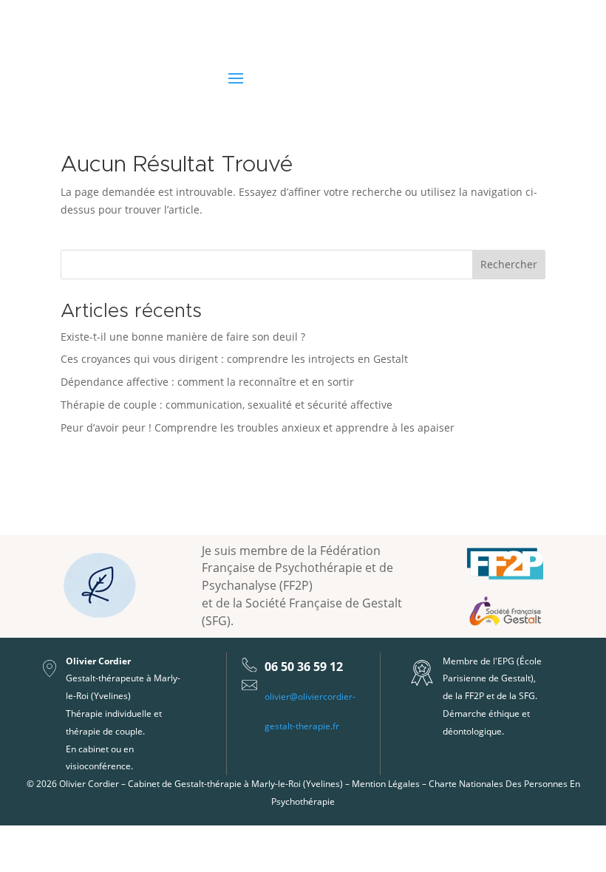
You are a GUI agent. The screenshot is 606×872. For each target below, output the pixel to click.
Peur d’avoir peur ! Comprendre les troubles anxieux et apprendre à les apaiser (257, 427)
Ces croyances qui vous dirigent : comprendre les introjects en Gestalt (234, 359)
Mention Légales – (390, 783)
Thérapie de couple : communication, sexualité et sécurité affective (226, 405)
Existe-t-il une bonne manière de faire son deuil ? (183, 337)
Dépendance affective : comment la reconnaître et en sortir (207, 382)
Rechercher (508, 264)
